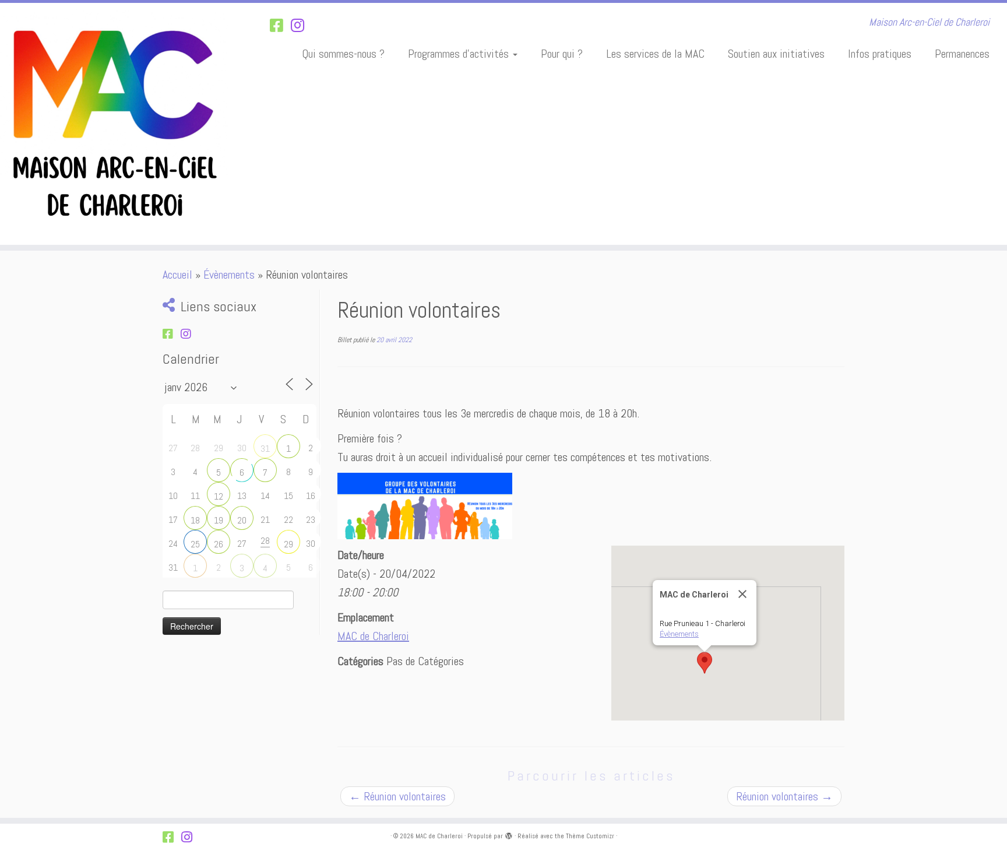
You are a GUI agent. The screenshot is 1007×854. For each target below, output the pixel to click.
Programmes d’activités (460, 53)
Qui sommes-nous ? (343, 53)
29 (288, 544)
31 (265, 448)
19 (218, 520)
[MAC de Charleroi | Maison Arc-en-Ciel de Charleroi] (116, 124)
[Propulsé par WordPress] (509, 834)
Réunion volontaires (397, 796)
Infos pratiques (879, 53)
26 (218, 544)
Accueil (177, 274)
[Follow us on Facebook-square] (280, 26)
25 (195, 544)
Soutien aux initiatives (776, 53)
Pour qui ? (562, 53)
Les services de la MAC (655, 53)
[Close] (742, 594)
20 (242, 520)
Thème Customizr (590, 836)
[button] (704, 663)
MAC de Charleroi (373, 636)
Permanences (962, 53)
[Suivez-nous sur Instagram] (301, 26)
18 (195, 520)
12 (218, 496)
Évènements (229, 274)
